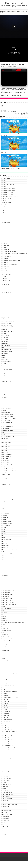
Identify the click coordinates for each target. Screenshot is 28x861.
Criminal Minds (5, 337)
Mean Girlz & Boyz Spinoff (7, 521)
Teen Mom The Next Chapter (7, 662)
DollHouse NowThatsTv (6, 349)
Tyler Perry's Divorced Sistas (7, 794)
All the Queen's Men (5, 210)
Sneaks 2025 (4, 620)
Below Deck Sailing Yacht (6, 296)
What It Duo (4, 832)
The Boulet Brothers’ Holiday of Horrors (9, 675)
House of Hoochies (5, 400)
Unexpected (4, 812)
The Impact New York (6, 703)
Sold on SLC (4, 624)
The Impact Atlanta (5, 701)
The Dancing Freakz (5, 683)
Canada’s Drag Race (5, 317)
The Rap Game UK (5, 725)
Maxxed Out (4, 515)
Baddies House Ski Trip (6, 256)
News (3, 541)
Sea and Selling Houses (6, 608)
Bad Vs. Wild (4, 237)
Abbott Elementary (5, 206)
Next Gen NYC (4, 543)
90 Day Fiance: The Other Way (7, 194)
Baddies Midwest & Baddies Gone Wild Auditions (11, 260)
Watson (3, 828)
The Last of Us (4, 709)
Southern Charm (5, 632)
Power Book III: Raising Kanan (7, 563)
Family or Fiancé (5, 359)
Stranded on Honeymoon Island (8, 642)
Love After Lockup (6, 440)
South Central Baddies (6, 628)
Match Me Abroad (5, 513)
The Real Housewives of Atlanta (8, 727)
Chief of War (4, 329)
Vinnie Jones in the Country (7, 822)
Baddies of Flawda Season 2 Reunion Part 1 (10, 264)
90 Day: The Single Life (6, 200)
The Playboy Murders (6, 723)
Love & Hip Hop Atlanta (6, 442)
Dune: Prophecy (5, 353)
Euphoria (3, 355)
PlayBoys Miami (5, 559)
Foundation (4, 367)
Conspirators (4, 333)
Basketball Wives (5, 278)
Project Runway (5, 569)
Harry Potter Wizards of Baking (7, 392)
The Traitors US (5, 770)
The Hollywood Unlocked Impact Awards (9, 691)
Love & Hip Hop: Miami (6, 450)
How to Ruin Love (5, 406)
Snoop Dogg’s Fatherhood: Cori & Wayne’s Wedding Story (13, 622)
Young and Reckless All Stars (7, 842)
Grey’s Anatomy (5, 387)
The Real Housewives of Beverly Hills (8, 729)
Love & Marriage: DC (6, 458)
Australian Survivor (5, 220)
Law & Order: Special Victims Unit (8, 436)
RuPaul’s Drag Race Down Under (8, 600)
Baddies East (14, 3)
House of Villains (5, 404)
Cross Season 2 (5, 339)
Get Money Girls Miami (6, 377)
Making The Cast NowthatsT (7, 501)
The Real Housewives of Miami (7, 737)
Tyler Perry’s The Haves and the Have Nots (10, 804)
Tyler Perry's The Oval (6, 796)
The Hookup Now (5, 695)
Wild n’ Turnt (4, 836)
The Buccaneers (5, 677)
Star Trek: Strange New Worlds (7, 638)
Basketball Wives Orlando (7, 280)
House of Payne (5, 402)
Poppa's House (5, 561)
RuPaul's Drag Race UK (6, 592)
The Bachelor (4, 670)
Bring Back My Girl (5, 313)
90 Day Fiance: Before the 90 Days (8, 190)
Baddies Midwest (5, 258)
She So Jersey (4, 612)
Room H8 (3, 580)
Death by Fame (5, 341)
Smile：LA (4, 618)
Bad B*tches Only (5, 226)
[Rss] (13, 859)
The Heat (3, 689)
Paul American (4, 551)
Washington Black (5, 824)
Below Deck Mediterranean (7, 294)
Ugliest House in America (6, 810)
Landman (3, 434)
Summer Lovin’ (4, 654)
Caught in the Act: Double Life (7, 323)
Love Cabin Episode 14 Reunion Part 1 (9, 468)
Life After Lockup (5, 438)
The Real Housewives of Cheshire (8, 735)
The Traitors (4, 762)
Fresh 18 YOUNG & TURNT (7, 369)
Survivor (3, 656)
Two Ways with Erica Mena (7, 792)
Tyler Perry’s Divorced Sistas (7, 798)
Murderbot (4, 533)
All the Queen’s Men (5, 212)
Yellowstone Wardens (6, 838)
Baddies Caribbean (5, 245)
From (3, 371)
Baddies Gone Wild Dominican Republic (9, 251)
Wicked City (4, 834)
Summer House (5, 648)
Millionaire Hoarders (6, 525)
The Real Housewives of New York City (9, 739)
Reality (3, 578)
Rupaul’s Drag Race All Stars (7, 598)
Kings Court (4, 432)
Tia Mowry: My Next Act (6, 784)
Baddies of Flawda (5, 262)
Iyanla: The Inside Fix (6, 412)
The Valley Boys (5, 774)
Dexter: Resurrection (6, 345)
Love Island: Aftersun (6, 492)
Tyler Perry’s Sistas (5, 800)
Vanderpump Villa (5, 818)
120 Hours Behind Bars (6, 178)
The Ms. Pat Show (5, 715)
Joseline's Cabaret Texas (6, 420)
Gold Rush (4, 385)
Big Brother (4, 298)
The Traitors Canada (6, 764)
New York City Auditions (6, 539)
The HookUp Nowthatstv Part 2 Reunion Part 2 (10, 697)
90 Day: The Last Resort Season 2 (8, 198)
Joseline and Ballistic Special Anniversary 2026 (10, 418)
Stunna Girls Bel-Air (5, 646)
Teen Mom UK (4, 664)
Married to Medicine (6, 507)
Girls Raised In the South (6, 379)
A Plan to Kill (4, 204)
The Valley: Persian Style (6, 780)
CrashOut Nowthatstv (6, 335)
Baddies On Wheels (5, 266)
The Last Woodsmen (6, 711)
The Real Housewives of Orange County (9, 741)
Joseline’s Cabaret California (7, 422)
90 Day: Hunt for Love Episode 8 (9, 111)
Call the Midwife (5, 315)
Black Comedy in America (6, 309)
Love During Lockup (5, 472)
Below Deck (4, 288)
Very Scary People (5, 820)
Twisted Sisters (5, 790)
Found (3, 365)
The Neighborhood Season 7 (7, 719)
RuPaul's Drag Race (5, 586)
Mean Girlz (4, 519)
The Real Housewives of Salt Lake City (9, 749)
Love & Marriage (5, 452)
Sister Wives (4, 616)
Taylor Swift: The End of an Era (7, 660)
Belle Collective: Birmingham (7, 286)
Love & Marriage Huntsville (7, 454)
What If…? (4, 830)
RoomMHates (4, 582)
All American (4, 208)
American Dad (4, 214)
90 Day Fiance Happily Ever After (8, 184)
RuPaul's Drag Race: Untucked (7, 594)
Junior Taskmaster (5, 428)
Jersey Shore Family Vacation (7, 414)
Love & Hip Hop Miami (6, 446)
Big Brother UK (5, 300)
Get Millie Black (5, 375)
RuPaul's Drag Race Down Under (8, 590)
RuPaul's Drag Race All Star (7, 588)
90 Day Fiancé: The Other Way (7, 192)
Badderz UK (4, 241)
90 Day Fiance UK (5, 186)
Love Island (4, 480)
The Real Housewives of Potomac (8, 743)
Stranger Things (5, 644)
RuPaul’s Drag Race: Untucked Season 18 (9, 604)
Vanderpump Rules (5, 816)
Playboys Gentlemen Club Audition (8, 557)
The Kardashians (5, 707)
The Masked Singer (5, 713)
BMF (3, 311)
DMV (3, 347)
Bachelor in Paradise (10, 11)
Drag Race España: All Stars (7, 351)
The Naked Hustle (5, 717)
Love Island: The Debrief (6, 497)
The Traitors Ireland (6, 766)
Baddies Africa (4, 243)
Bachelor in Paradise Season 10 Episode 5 (10, 151)
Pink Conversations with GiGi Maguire (9, 553)
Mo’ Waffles (4, 527)
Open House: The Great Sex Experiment (9, 549)
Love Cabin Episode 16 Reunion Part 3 (9, 470)
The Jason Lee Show (6, 705)
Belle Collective (5, 282)
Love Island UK (5, 488)
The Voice (4, 782)
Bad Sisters (4, 235)
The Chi (3, 681)
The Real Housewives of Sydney (8, 751)
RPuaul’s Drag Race (5, 584)
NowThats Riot (4, 547)
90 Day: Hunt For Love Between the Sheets (10, 196)
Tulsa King (4, 788)
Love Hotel (4, 476)
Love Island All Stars (6, 482)
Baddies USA (4, 270)
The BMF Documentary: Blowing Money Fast (10, 673)
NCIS (3, 535)
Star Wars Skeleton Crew (6, 640)
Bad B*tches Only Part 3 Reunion (8, 231)
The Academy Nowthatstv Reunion (8, 668)
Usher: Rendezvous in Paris (7, 814)
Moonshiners (4, 529)
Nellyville (3, 537)
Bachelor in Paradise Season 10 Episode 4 (10, 168)
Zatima (3, 847)
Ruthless (3, 606)
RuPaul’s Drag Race (5, 596)
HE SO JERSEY (4, 394)
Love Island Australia (6, 486)
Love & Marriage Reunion (6, 456)
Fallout (3, 357)
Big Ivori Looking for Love (7, 307)
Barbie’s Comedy (5, 276)
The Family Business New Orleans (8, 685)
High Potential (4, 396)
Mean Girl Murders (5, 517)
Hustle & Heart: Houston (6, 408)
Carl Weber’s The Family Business (8, 321)
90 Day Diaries (4, 180)
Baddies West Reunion (7, 274)
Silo (2, 614)
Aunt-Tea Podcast (5, 218)
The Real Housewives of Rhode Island (9, 747)
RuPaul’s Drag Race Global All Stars (8, 602)
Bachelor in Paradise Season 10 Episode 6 (10, 133)
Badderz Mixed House (6, 239)
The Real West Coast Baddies (7, 753)
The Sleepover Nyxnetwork (7, 760)
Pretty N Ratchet (5, 567)
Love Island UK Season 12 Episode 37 (20, 113)
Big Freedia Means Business (7, 305)
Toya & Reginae (5, 786)
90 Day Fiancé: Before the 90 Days (8, 188)
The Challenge (4, 679)
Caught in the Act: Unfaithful (7, 325)
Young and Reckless (5, 840)
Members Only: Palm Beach (7, 523)
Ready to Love (4, 574)
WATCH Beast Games (6, 826)
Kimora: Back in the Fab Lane (7, 430)
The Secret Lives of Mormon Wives (8, 755)
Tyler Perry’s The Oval (6, 806)
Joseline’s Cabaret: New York (7, 426)
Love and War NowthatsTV (7, 464)
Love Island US (5, 490)
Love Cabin (4, 466)
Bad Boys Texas (5, 233)
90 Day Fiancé (4, 182)
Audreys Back (4, 216)
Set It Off (3, 610)
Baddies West (4, 272)
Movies (3, 531)
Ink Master (4, 410)
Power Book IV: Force (6, 565)
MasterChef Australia (6, 511)
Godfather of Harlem (6, 383)
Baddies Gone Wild (5, 249)
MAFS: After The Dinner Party (7, 499)
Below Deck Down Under (6, 290)
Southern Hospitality (6, 636)
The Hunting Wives (5, 699)
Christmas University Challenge (7, 331)
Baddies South (4, 268)
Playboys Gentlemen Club (6, 555)
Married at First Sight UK (6, 505)
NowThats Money (5, 545)
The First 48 (4, 687)
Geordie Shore (4, 373)
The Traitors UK (5, 768)
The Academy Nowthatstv (7, 666)
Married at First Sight (6, 503)
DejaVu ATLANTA (5, 343)
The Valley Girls (5, 776)
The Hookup (4, 693)
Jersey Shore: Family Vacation (7, 416)
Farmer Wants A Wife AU (6, 361)
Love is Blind (4, 478)
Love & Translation (5, 460)
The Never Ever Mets (6, 721)
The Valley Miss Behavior (6, 778)
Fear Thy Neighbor (5, 363)
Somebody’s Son (5, 626)
